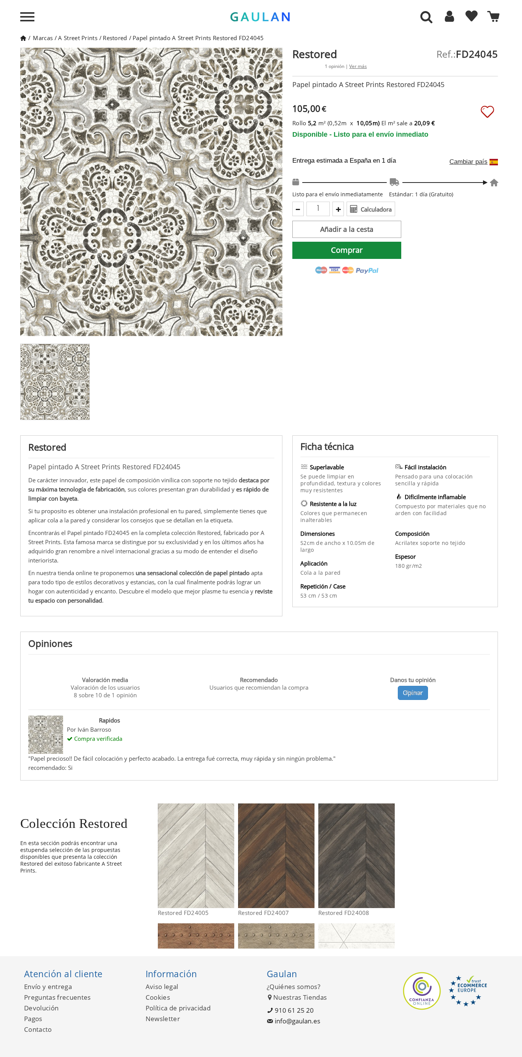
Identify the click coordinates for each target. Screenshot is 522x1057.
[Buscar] (426, 17)
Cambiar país (468, 161)
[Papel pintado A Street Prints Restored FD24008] (390, 855)
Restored (115, 38)
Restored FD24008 (344, 912)
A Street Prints (77, 38)
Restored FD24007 (263, 912)
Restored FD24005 (183, 912)
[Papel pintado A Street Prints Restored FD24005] (229, 855)
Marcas (43, 38)
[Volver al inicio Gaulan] (23, 38)
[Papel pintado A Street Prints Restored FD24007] (309, 855)
